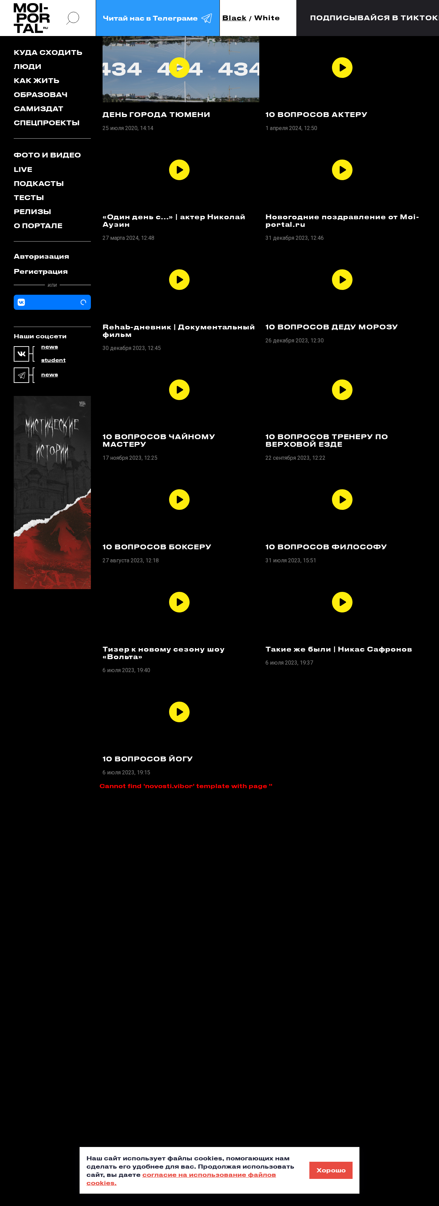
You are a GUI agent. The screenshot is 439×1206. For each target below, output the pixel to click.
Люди (27, 66)
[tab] (52, 256)
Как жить (36, 80)
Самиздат (38, 109)
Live (23, 169)
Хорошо (331, 1170)
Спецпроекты (47, 123)
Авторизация (41, 256)
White (267, 18)
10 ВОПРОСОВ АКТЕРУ (316, 114)
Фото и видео (47, 155)
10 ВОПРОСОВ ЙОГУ (148, 759)
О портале (38, 226)
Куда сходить (48, 52)
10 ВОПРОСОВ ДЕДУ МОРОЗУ (331, 327)
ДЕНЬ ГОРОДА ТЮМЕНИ (157, 114)
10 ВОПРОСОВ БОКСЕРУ (157, 547)
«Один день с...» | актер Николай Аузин (174, 220)
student (53, 360)
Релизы (32, 211)
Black (234, 18)
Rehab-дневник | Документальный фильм (179, 330)
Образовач (41, 94)
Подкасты (39, 183)
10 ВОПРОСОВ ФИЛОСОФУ (326, 547)
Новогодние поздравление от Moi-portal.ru (342, 220)
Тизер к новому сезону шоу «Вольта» (164, 652)
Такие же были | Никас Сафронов (338, 649)
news (49, 347)
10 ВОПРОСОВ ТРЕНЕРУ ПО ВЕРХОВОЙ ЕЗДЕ (326, 440)
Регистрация (41, 271)
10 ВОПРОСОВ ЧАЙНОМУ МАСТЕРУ (159, 440)
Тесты (29, 197)
